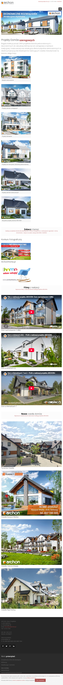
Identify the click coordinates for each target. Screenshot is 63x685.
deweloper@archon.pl (43, 1)
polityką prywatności (31, 677)
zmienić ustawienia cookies (18, 680)
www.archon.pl (5, 670)
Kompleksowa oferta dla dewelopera (11, 660)
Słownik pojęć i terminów (8, 665)
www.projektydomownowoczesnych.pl (11, 672)
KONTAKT (59, 1)
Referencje (4, 662)
